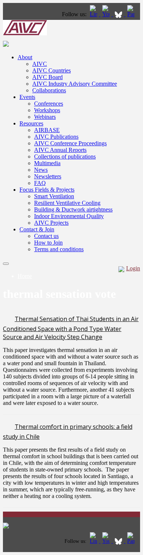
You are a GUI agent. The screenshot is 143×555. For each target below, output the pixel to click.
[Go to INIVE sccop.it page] (132, 14)
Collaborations (49, 90)
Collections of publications (65, 156)
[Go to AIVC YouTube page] (106, 14)
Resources (31, 123)
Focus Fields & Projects (46, 189)
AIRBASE (47, 130)
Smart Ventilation (54, 196)
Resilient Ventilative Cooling (67, 203)
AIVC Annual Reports (60, 150)
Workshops (47, 110)
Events (27, 97)
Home (25, 276)
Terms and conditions (59, 249)
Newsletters (47, 176)
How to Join (48, 242)
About (25, 57)
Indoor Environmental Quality (69, 216)
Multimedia (47, 163)
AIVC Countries (51, 70)
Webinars (45, 117)
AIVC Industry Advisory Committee (74, 84)
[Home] (25, 33)
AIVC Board (47, 77)
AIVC (39, 64)
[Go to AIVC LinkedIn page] (94, 14)
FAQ (40, 183)
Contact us (46, 236)
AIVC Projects (51, 223)
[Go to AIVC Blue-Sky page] (119, 14)
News (41, 170)
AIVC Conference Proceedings (70, 143)
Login (133, 268)
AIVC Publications (56, 137)
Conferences (48, 103)
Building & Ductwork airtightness (73, 209)
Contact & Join (36, 229)
